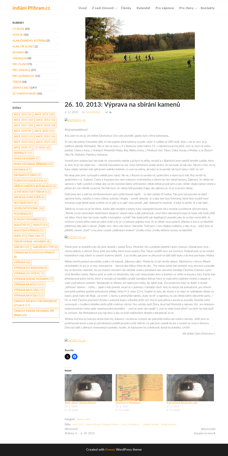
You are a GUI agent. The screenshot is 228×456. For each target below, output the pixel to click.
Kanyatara (93, 112)
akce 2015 (23, 120)
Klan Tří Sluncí (23, 46)
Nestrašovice (25, 203)
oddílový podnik (151, 424)
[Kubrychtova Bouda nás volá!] (190, 387)
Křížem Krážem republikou (35, 186)
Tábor (16, 82)
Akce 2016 (45, 120)
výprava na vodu (28, 295)
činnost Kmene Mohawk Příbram (102, 424)
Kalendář (143, 8)
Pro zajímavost (23, 76)
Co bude (18, 29)
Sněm (19, 236)
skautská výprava (29, 230)
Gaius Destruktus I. (131, 424)
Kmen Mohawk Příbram (33, 164)
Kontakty (208, 8)
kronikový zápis (27, 175)
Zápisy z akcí (83, 419)
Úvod (83, 8)
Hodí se (17, 35)
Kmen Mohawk (26, 158)
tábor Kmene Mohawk (32, 241)
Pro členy (186, 8)
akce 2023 (45, 136)
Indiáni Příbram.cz (31, 8)
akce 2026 (22, 147)
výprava (22, 262)
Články (126, 8)
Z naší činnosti (103, 8)
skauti (40, 225)
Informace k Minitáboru (128, 403)
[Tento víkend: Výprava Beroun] (88, 387)
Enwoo (110, 449)
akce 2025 (45, 142)
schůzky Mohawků (29, 219)
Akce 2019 (22, 131)
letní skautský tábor (32, 192)
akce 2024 (23, 142)
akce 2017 (23, 125)
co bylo (42, 147)
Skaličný (22, 225)
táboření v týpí (45, 247)
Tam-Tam (36, 236)
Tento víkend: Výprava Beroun (80, 403)
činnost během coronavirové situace (35, 303)
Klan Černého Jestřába (29, 40)
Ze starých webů (24, 93)
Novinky (18, 52)
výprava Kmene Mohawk (33, 279)
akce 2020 (44, 131)
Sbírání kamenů (168, 424)
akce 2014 (44, 114)
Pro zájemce (165, 8)
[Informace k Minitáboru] (139, 387)
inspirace (23, 153)
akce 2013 (78, 424)
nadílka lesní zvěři (29, 197)
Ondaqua (19, 58)
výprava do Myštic (29, 273)
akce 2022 (23, 136)
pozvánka (23, 214)
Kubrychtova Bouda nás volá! (182, 403)
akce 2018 (45, 125)
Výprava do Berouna (30, 268)
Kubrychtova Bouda (30, 180)
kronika (22, 169)
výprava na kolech (29, 284)
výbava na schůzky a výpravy (34, 254)
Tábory (21, 247)
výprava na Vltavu (28, 290)
